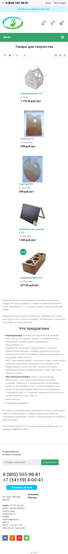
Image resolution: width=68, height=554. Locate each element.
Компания (33, 494)
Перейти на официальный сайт (34, 9)
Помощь (32, 497)
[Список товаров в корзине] (62, 25)
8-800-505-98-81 (20, 429)
